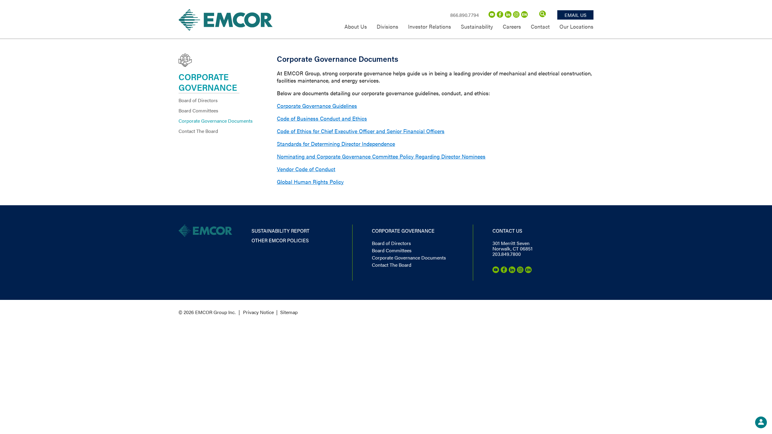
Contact (540, 27)
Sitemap (289, 312)
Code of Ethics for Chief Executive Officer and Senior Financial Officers (361, 131)
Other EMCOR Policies (280, 240)
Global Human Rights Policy (310, 181)
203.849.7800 (506, 253)
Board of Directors (198, 100)
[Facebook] (500, 15)
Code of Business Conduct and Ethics (322, 118)
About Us (355, 27)
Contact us (507, 231)
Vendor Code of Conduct (306, 169)
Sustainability (477, 27)
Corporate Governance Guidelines (317, 105)
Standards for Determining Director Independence (336, 143)
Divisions (387, 27)
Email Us (576, 14)
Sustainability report (280, 231)
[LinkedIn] (508, 15)
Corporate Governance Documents (216, 120)
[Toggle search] (542, 15)
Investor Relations (429, 27)
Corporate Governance (208, 82)
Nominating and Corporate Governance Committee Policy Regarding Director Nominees (381, 156)
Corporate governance (403, 231)
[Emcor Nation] (524, 15)
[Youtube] (492, 15)
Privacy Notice (258, 312)
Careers (512, 27)
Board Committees (198, 110)
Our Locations (576, 27)
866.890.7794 (464, 14)
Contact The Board (198, 130)
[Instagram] (516, 15)
